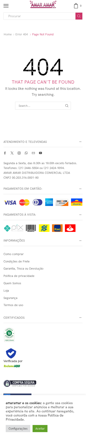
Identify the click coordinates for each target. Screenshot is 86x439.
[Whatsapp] (26, 153)
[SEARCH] (67, 106)
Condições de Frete (16, 261)
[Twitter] (12, 153)
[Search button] (78, 16)
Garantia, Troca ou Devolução (23, 268)
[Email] (33, 153)
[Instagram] (19, 153)
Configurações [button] (18, 428)
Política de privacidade (18, 276)
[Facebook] (4, 153)
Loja (6, 290)
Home (8, 34)
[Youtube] (40, 153)
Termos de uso (13, 305)
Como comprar (13, 254)
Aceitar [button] (40, 428)
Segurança (10, 298)
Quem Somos (12, 283)
